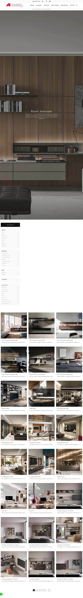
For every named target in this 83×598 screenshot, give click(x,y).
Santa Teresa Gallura (6, 301)
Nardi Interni (4, 238)
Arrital (3, 232)
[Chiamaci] (42, 1)
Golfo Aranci (4, 289)
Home (33, 9)
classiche (4, 272)
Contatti (72, 5)
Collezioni (39, 5)
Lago (3, 234)
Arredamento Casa (39, 9)
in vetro (3, 265)
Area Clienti (37, 1)
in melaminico (5, 253)
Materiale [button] (4, 251)
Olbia (3, 295)
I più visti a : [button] (5, 285)
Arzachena (4, 287)
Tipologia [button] (4, 279)
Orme (3, 240)
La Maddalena (5, 291)
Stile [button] (3, 270)
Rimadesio (4, 244)
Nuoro (3, 293)
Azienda (32, 5)
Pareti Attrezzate (47, 9)
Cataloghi (46, 5)
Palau (3, 297)
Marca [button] (3, 229)
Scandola (4, 246)
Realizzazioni (64, 5)
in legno (4, 259)
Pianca (3, 242)
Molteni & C (4, 236)
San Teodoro (5, 299)
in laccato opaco (6, 257)
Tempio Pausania (5, 303)
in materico (4, 263)
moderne (4, 274)
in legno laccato (6, 261)
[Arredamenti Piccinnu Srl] (17, 5)
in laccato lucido (6, 255)
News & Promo (55, 5)
